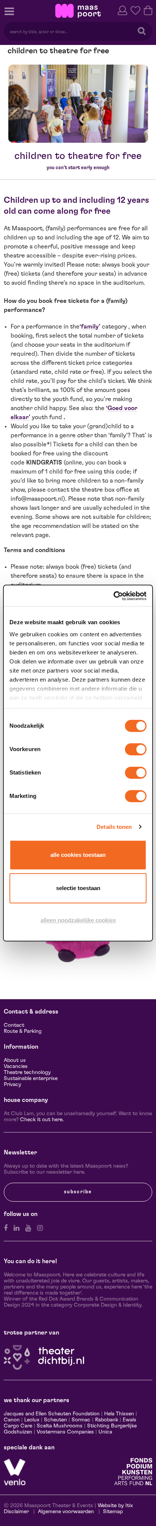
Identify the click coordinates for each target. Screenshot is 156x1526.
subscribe (78, 1191)
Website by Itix (115, 1505)
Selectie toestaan (78, 888)
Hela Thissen (119, 1413)
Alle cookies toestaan (78, 855)
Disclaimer (16, 1511)
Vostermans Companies (65, 1432)
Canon (12, 1420)
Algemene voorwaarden (66, 1511)
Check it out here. (42, 1119)
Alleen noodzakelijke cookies (78, 920)
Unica (105, 1432)
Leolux (31, 1420)
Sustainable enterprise (31, 1078)
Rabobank (106, 1420)
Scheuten (55, 1420)
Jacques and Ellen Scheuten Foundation (52, 1413)
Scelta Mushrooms (59, 1426)
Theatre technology (27, 1072)
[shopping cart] (148, 10)
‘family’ (90, 327)
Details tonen (114, 827)
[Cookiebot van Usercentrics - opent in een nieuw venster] (113, 596)
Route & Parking (23, 1031)
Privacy (12, 1084)
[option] (78, 104)
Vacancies (16, 1066)
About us (15, 1060)
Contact (14, 1025)
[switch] (136, 749)
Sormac (81, 1420)
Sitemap (113, 1511)
